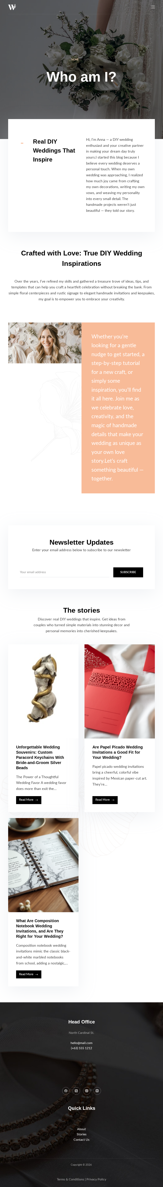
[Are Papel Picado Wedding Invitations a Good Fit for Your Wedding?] (119, 691)
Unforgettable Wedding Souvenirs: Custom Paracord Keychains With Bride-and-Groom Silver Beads (40, 757)
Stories (81, 1134)
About (81, 1129)
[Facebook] (66, 1091)
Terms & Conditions (70, 1179)
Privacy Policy (96, 1179)
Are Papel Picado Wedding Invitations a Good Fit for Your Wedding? (117, 752)
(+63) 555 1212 (81, 1048)
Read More (30, 801)
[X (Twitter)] (76, 1091)
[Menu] (153, 7)
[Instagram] (87, 1091)
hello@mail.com (81, 1043)
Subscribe (128, 572)
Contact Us (81, 1139)
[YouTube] (97, 1091)
